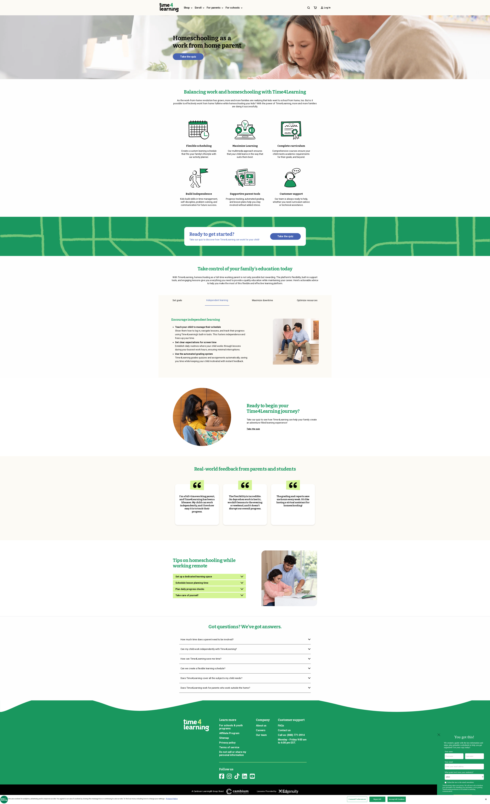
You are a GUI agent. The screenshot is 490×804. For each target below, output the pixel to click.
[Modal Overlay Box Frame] (463, 768)
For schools (233, 7)
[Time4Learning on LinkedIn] (244, 775)
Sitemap (224, 737)
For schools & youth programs (231, 727)
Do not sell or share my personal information (232, 753)
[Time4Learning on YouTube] (252, 775)
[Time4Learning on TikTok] (237, 775)
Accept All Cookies (396, 799)
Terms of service (229, 747)
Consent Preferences (357, 799)
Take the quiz (188, 56)
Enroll (198, 7)
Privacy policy (227, 742)
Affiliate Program (229, 733)
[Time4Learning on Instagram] (229, 775)
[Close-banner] (486, 799)
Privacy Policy (172, 799)
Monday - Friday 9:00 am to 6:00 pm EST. (292, 741)
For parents (214, 7)
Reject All (377, 799)
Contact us (284, 730)
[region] (245, 799)
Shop (187, 7)
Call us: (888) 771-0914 (291, 735)
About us (261, 725)
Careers (260, 730)
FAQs (281, 725)
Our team (261, 735)
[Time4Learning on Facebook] (221, 775)
